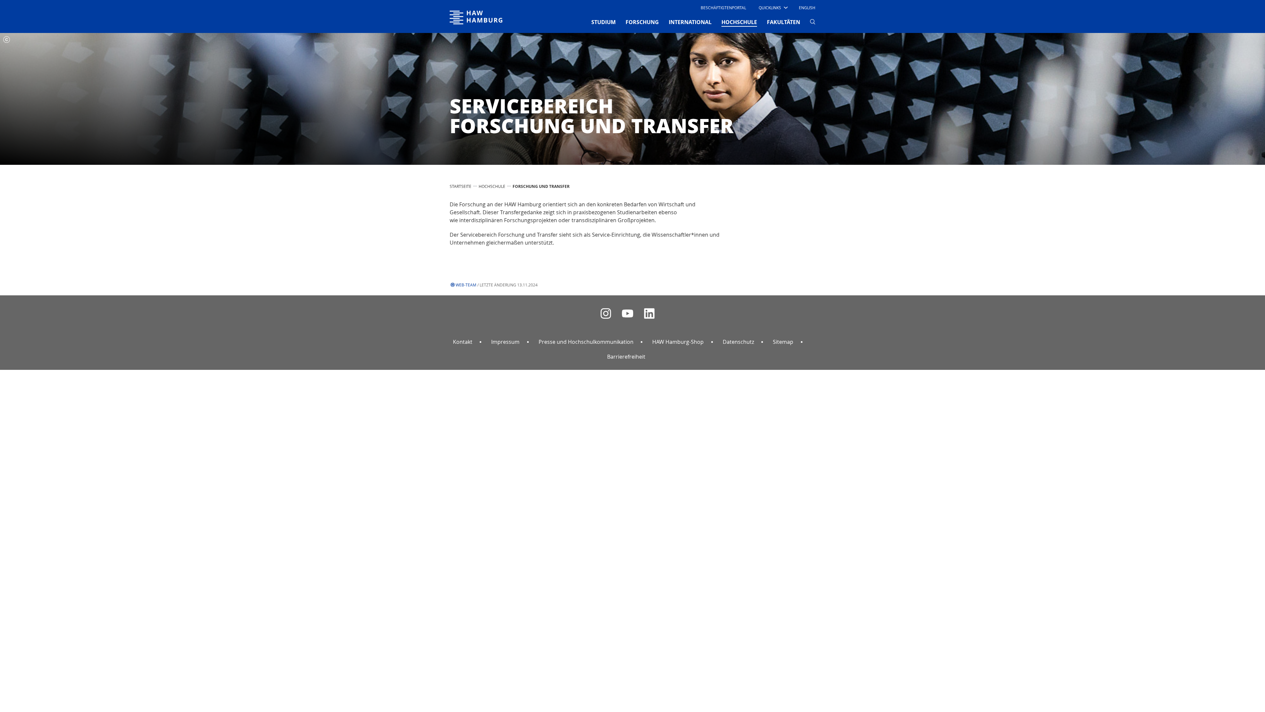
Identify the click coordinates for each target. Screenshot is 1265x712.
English (807, 7)
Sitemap (783, 341)
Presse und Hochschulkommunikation (586, 341)
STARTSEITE (460, 186)
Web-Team (466, 284)
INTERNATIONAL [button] (690, 22)
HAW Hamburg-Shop (678, 341)
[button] (773, 7)
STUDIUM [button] (603, 22)
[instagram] (606, 314)
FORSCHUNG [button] (642, 22)
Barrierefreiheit (626, 356)
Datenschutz (738, 341)
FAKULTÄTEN (783, 22)
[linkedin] (649, 314)
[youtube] (627, 314)
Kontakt (462, 341)
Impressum (505, 341)
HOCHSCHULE (492, 186)
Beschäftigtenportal (723, 7)
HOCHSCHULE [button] (739, 22)
